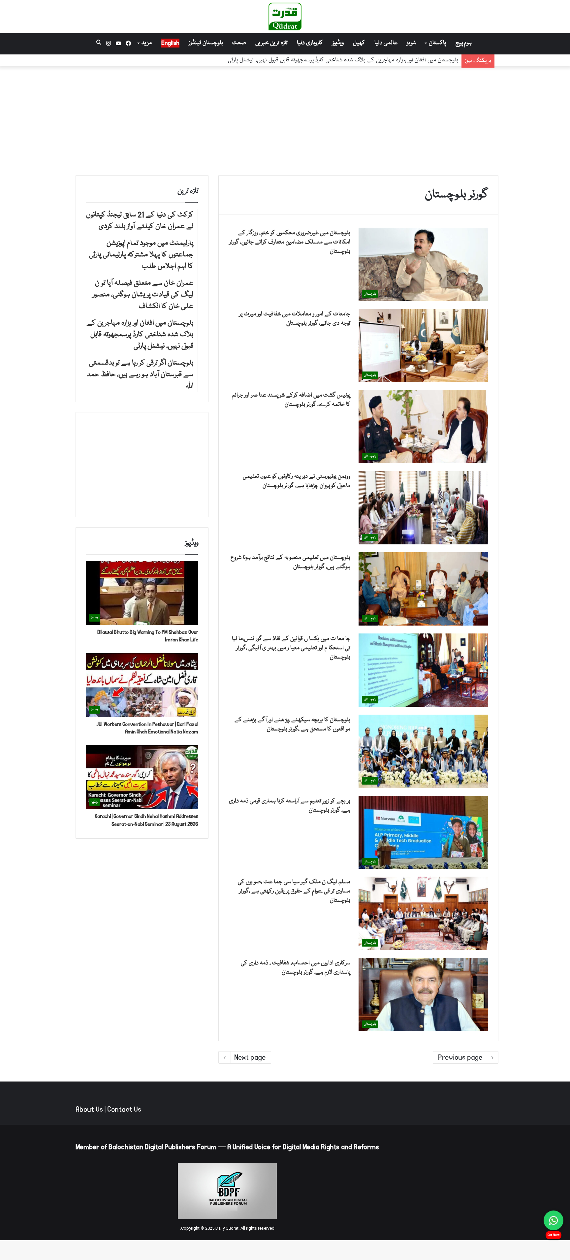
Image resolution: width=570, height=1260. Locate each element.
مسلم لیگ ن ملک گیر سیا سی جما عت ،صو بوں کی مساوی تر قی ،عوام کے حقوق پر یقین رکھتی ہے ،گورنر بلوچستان (294, 891)
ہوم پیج (464, 43)
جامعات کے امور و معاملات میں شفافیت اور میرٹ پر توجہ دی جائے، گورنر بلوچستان (294, 319)
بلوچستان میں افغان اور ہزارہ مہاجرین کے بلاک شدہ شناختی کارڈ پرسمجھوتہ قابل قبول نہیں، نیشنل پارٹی (343, 60)
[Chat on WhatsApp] (553, 1220)
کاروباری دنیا (310, 43)
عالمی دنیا (385, 43)
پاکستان (437, 43)
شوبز (411, 43)
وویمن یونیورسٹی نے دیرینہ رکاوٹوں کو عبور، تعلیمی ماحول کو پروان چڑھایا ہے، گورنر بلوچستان (296, 481)
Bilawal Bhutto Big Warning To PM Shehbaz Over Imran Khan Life (147, 636)
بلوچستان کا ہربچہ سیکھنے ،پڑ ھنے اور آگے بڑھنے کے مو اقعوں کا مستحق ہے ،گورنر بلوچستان (292, 725)
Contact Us (124, 1109)
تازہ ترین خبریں (271, 43)
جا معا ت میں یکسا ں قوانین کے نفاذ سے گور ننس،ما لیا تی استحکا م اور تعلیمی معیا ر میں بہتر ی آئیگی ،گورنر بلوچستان (291, 648)
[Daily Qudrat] (285, 16)
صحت (239, 43)
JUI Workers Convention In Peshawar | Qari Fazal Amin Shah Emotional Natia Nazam (147, 728)
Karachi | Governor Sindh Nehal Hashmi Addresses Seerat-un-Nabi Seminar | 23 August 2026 (146, 820)
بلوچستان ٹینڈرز (206, 43)
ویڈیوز (338, 43)
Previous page (460, 1057)
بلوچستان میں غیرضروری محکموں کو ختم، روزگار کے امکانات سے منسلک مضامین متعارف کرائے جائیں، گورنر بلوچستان (289, 242)
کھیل (359, 43)
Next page (250, 1057)
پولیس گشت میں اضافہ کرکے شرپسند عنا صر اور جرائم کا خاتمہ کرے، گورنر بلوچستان (291, 400)
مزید (147, 43)
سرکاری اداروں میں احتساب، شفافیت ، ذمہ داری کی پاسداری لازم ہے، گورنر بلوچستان (295, 968)
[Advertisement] (285, 119)
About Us (89, 1109)
